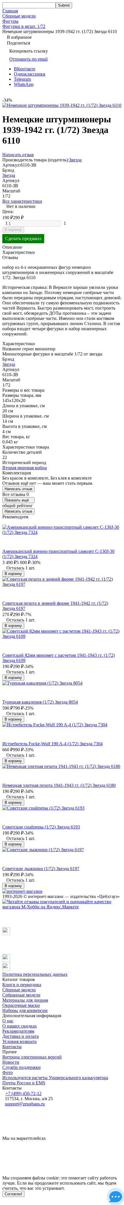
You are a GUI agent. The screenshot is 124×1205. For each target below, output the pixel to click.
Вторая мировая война (24, 467)
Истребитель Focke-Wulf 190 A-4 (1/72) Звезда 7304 (52, 743)
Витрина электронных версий (32, 1057)
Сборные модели (19, 15)
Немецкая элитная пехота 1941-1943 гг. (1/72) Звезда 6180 (59, 785)
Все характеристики (22, 201)
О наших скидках (19, 1026)
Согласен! (13, 1194)
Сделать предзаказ (23, 238)
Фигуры (10, 21)
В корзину (13, 229)
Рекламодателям (18, 1031)
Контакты (12, 1046)
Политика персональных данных (34, 974)
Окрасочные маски (21, 1005)
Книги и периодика (21, 984)
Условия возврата (19, 1041)
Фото (7, 1072)
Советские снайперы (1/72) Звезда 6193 (41, 826)
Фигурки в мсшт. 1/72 (23, 26)
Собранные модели (21, 994)
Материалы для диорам (25, 1000)
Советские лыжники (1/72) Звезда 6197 (40, 868)
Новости (10, 1062)
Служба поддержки (21, 1067)
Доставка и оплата (20, 1036)
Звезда (75, 159)
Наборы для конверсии (25, 1010)
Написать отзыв (18, 489)
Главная (10, 10)
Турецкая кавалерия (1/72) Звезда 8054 (40, 702)
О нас (8, 1020)
